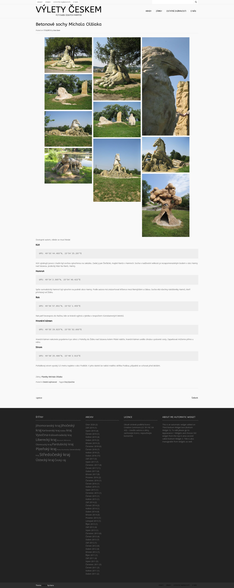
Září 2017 (90, 458)
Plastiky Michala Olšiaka (51, 376)
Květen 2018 (91, 452)
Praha (59, 450)
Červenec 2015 (92, 493)
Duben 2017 (91, 471)
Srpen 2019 (90, 430)
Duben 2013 (91, 539)
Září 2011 (90, 558)
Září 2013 (90, 527)
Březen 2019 (91, 443)
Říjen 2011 (90, 555)
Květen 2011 (91, 570)
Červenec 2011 (92, 564)
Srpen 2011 (90, 561)
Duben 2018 (91, 455)
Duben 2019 (91, 440)
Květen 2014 (91, 508)
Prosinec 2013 (92, 518)
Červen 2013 (91, 536)
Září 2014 (90, 502)
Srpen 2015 (90, 490)
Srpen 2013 (90, 530)
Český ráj (60, 460)
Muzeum (60, 440)
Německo (67, 440)
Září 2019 (90, 427)
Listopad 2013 (92, 521)
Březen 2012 (91, 552)
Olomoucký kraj (44, 444)
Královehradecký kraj (60, 435)
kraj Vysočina (69, 382)
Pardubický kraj (63, 444)
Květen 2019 (91, 437)
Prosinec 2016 (92, 477)
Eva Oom (56, 30)
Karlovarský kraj (51, 430)
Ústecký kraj (45, 460)
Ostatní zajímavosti (61, 2)
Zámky (48, 2)
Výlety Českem (69, 9)
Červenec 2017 (92, 465)
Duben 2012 (91, 549)
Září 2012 (90, 542)
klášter (63, 430)
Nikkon (44, 585)
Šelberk (195, 398)
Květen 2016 (91, 486)
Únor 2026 (90, 424)
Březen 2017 (91, 474)
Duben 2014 (91, 511)
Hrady (40, 2)
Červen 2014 (91, 505)
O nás (75, 2)
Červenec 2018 (92, 446)
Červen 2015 (91, 496)
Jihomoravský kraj (48, 425)
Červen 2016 (91, 483)
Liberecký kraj (46, 439)
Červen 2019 (91, 434)
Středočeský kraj (54, 454)
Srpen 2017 (90, 462)
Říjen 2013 (90, 524)
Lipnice (39, 398)
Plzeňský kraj (46, 449)
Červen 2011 (91, 567)
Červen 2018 (91, 449)
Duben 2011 (91, 573)
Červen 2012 (91, 545)
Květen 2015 (91, 499)
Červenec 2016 (92, 480)
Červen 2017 (91, 468)
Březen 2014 (91, 514)
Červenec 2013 (92, 533)
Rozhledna (65, 450)
